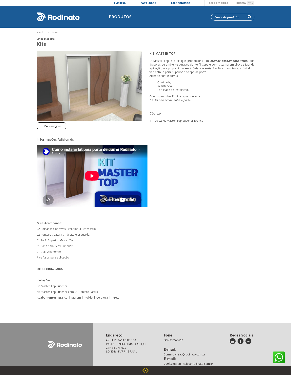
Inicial (40, 32)
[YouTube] (233, 341)
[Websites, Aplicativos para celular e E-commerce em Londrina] (145, 370)
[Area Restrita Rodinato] (248, 341)
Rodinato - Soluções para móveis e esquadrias (56, 13)
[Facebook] (240, 341)
